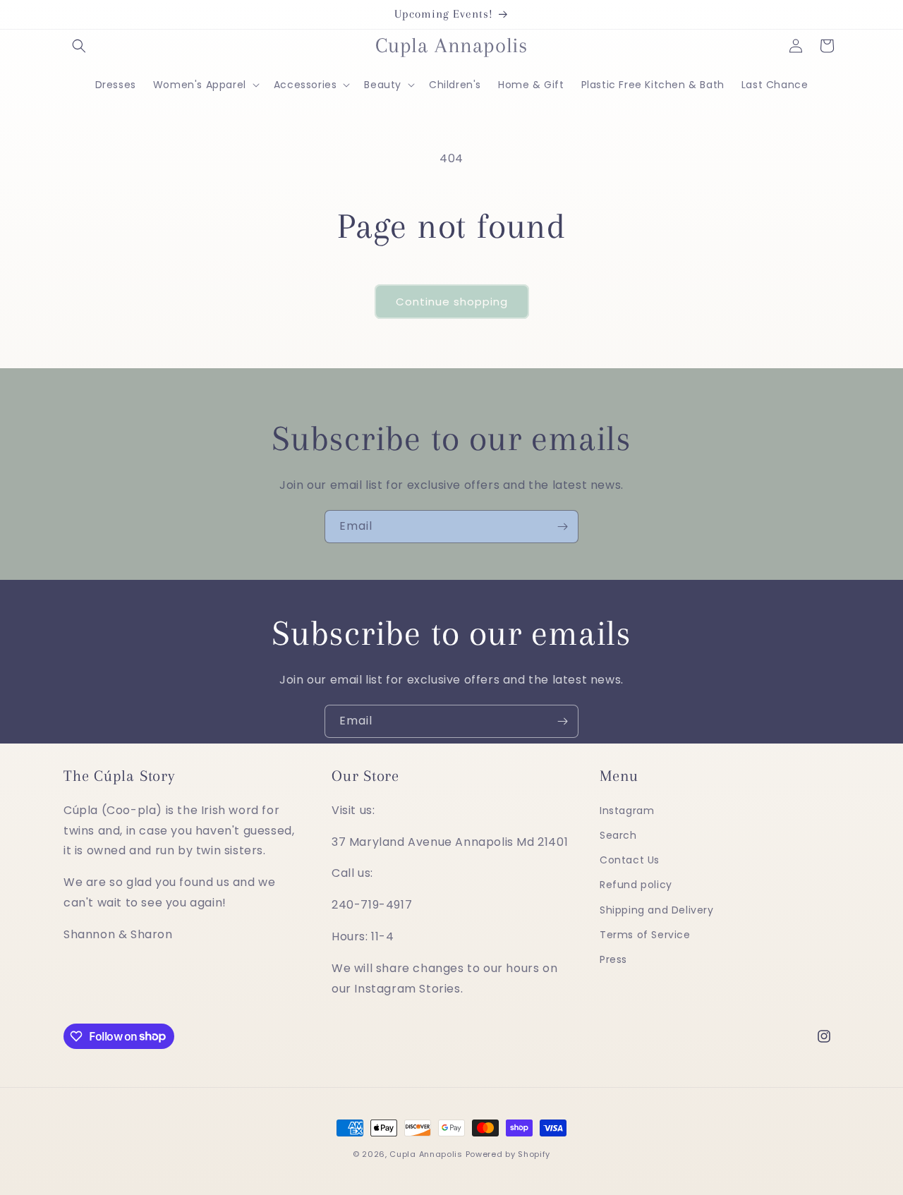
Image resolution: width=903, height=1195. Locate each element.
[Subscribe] (562, 526)
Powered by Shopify (508, 1154)
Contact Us (630, 860)
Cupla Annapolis (426, 1154)
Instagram (627, 810)
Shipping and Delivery (657, 910)
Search (618, 835)
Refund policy (636, 885)
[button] (79, 45)
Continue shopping (452, 301)
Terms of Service (645, 935)
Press (613, 959)
